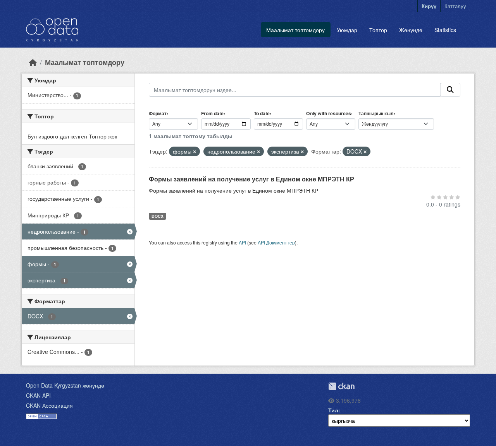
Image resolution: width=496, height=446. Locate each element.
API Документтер (276, 242)
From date (212, 113)
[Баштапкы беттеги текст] (33, 62)
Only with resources (328, 113)
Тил (333, 410)
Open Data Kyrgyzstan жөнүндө (65, 385)
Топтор (378, 30)
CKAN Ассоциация (49, 405)
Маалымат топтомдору (295, 30)
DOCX (158, 216)
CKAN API (38, 395)
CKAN (341, 386)
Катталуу (455, 6)
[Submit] (450, 90)
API (242, 242)
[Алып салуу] (194, 152)
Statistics (445, 30)
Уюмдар (347, 30)
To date (262, 113)
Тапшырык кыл (376, 113)
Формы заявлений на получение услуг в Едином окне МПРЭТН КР (251, 178)
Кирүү (429, 6)
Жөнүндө (410, 30)
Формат (158, 113)
